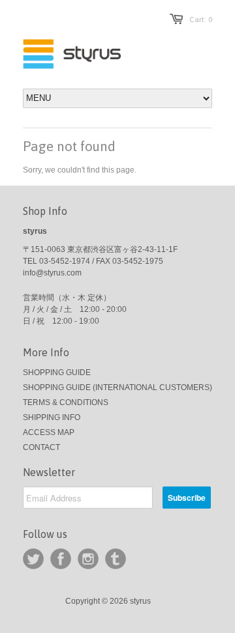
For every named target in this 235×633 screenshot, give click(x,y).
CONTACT (41, 447)
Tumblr (115, 558)
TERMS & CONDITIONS (65, 402)
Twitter (33, 558)
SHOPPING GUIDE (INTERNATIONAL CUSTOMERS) (117, 387)
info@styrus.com (52, 272)
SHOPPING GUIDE (57, 372)
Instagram (88, 558)
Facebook (60, 558)
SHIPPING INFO (51, 417)
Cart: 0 (200, 19)
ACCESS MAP (48, 432)
